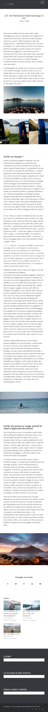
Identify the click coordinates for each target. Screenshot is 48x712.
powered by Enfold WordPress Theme (28, 706)
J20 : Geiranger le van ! (12, 634)
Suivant (43, 401)
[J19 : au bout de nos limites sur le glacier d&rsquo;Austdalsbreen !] (12, 605)
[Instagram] (36, 709)
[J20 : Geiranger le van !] (12, 628)
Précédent (5, 401)
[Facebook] (29, 709)
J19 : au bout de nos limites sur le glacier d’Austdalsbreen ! (11, 613)
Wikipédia (7, 245)
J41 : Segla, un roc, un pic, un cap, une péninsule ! (30, 613)
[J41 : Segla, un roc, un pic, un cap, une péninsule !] (31, 605)
